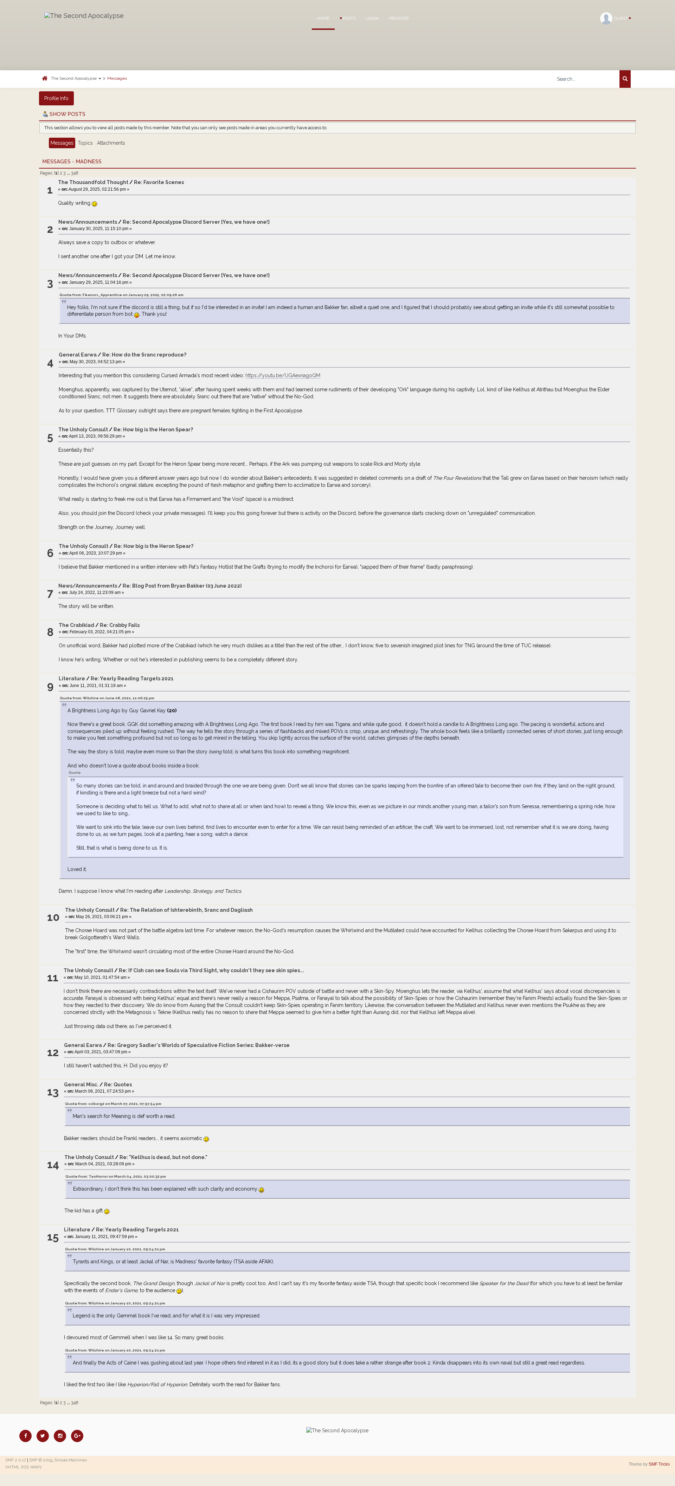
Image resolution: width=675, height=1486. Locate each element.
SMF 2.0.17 (15, 1460)
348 (74, 173)
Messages (117, 78)
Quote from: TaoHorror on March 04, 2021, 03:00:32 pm (115, 1176)
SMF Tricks (659, 1464)
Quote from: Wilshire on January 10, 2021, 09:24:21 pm (115, 1249)
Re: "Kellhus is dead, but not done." (163, 1157)
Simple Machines (70, 1460)
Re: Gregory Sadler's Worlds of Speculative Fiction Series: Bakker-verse (199, 1045)
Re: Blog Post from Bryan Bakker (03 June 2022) (182, 586)
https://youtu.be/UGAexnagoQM (282, 375)
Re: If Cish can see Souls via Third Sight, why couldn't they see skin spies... (211, 970)
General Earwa (78, 355)
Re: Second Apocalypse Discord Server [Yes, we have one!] (196, 222)
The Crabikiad (76, 625)
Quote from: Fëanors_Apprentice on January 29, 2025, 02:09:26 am (121, 295)
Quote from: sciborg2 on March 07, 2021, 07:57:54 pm (113, 1104)
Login (372, 18)
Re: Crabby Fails (120, 625)
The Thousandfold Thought (93, 182)
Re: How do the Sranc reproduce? (144, 355)
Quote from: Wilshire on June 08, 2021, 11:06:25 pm (107, 698)
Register (399, 18)
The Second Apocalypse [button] (74, 78)
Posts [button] (348, 18)
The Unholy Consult (83, 429)
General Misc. (81, 1084)
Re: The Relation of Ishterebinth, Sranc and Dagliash (186, 910)
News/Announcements (87, 222)
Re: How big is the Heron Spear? (153, 429)
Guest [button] (621, 18)
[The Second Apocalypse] (84, 16)
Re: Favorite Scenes (159, 182)
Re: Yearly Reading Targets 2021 (132, 678)
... (69, 173)
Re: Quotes (118, 1084)
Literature (72, 678)
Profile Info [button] (56, 98)
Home (323, 18)
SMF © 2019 (40, 1460)
